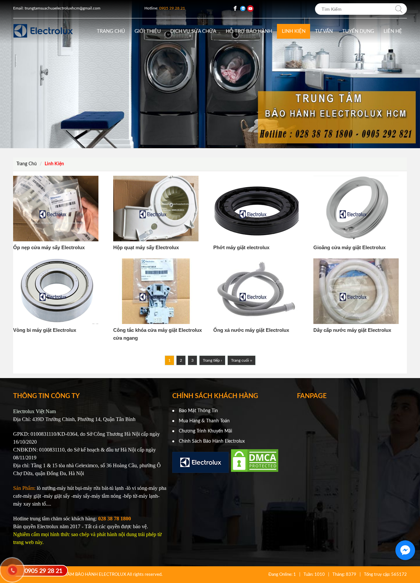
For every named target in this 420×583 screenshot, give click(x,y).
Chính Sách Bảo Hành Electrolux (212, 441)
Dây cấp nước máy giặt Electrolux (352, 330)
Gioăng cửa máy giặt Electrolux (349, 247)
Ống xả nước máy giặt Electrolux (251, 330)
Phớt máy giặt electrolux (241, 247)
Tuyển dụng (358, 31)
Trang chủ (111, 31)
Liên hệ (393, 31)
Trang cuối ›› (241, 360)
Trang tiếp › (212, 360)
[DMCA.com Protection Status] (254, 471)
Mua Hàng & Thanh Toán (204, 421)
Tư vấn (324, 31)
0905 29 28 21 (43, 571)
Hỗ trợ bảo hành (249, 31)
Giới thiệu (148, 31)
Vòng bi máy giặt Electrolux (44, 330)
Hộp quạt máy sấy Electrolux (146, 247)
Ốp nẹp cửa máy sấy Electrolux (49, 247)
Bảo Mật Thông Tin (198, 411)
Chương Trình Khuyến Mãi (205, 431)
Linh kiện (293, 31)
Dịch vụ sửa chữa (193, 31)
